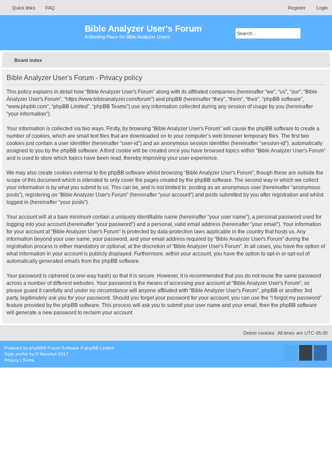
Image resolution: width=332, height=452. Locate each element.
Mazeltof (48, 354)
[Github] (305, 353)
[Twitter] (290, 353)
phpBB (36, 347)
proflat (22, 354)
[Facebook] (320, 353)
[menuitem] (46, 8)
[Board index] (43, 32)
